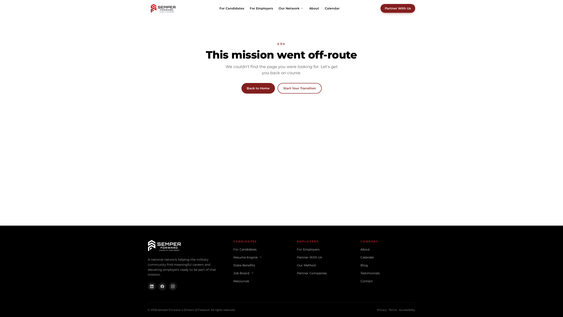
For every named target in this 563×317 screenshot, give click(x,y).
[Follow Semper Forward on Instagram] (173, 286)
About (314, 8)
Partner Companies (312, 273)
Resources (241, 281)
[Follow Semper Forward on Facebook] (162, 286)
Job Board (243, 273)
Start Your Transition (299, 88)
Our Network (289, 8)
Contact (366, 281)
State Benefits (244, 265)
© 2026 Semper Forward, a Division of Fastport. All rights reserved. (191, 309)
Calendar (332, 8)
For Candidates (231, 8)
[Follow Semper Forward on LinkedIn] (152, 286)
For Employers (261, 8)
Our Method (306, 265)
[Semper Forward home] (163, 8)
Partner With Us (398, 8)
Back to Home (258, 88)
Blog (364, 265)
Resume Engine (247, 257)
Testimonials (370, 273)
